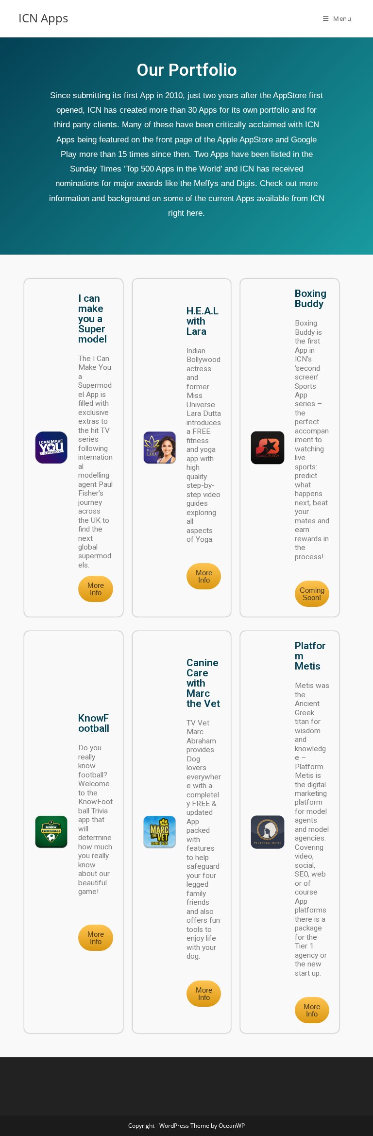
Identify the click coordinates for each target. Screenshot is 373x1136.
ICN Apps (43, 18)
